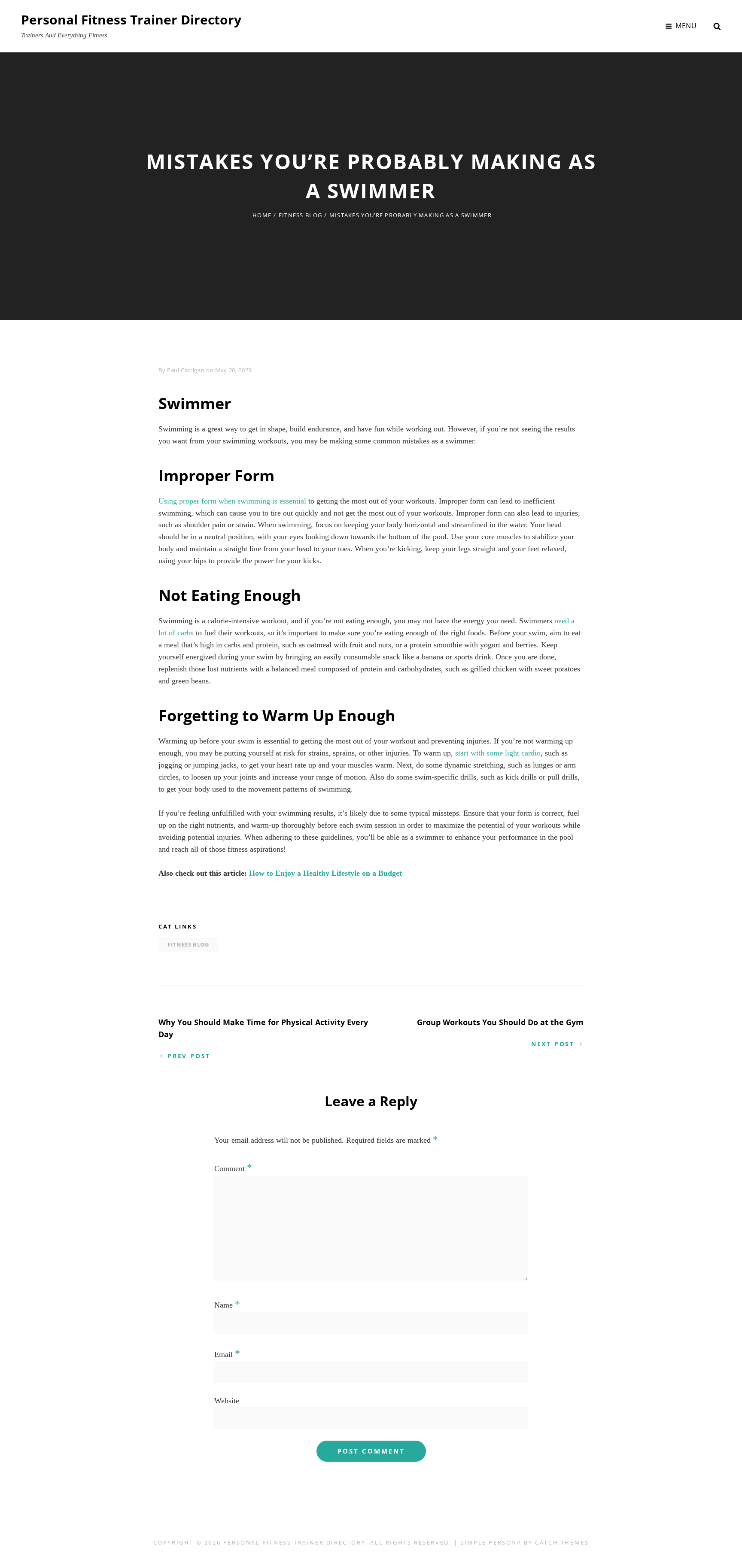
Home (261, 215)
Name (227, 1305)
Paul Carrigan (185, 370)
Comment (233, 1168)
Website (226, 1400)
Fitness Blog (300, 215)
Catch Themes (562, 1542)
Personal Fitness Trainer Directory (131, 19)
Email (227, 1354)
